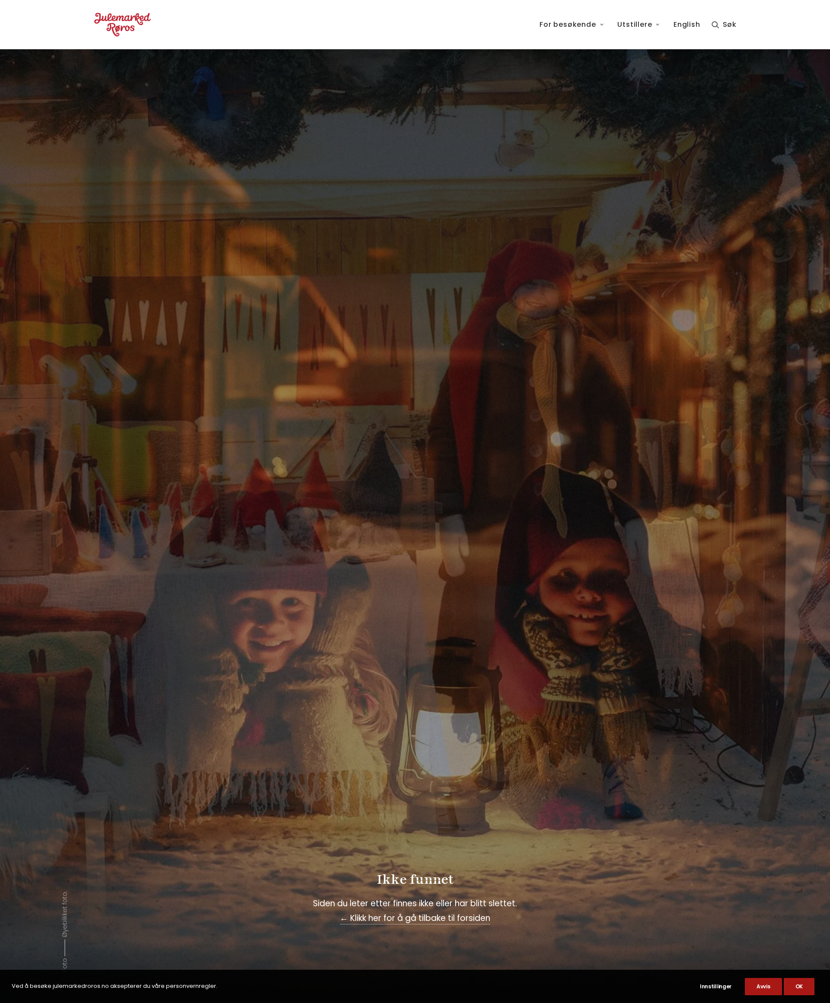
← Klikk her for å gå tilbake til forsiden (415, 918)
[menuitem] (571, 24)
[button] (724, 24)
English (687, 24)
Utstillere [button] (634, 24)
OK (799, 986)
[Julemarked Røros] (122, 25)
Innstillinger (715, 986)
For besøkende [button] (568, 24)
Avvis (763, 986)
